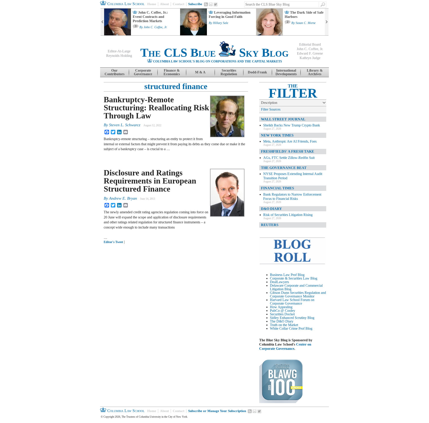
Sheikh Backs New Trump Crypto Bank (291, 125)
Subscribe (195, 4)
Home (151, 4)
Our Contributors (114, 72)
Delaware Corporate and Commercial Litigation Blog (296, 287)
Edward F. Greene (310, 53)
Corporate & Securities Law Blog (293, 278)
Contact (178, 4)
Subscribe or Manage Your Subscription (217, 411)
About (164, 4)
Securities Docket (282, 314)
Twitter (215, 4)
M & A (200, 72)
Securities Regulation (229, 72)
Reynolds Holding (119, 56)
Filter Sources (270, 109)
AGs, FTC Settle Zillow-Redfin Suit (289, 158)
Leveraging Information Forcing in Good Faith (229, 15)
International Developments (286, 72)
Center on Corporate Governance (285, 346)
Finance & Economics (172, 72)
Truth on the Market (284, 325)
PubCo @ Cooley (282, 310)
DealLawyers (279, 282)
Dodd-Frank (257, 72)
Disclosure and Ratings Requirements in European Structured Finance (150, 180)
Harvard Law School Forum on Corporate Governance (292, 301)
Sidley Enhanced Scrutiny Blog (292, 318)
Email (210, 4)
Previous (102, 22)
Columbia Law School (125, 4)
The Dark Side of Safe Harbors (304, 15)
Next (326, 22)
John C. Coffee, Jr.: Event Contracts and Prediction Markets (150, 17)
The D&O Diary (281, 321)
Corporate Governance (143, 72)
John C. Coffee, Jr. (155, 27)
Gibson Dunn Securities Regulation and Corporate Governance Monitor (298, 294)
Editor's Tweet (113, 242)
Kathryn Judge (310, 58)
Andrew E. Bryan (123, 198)
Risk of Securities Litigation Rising (288, 215)
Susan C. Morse (305, 23)
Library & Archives (315, 72)
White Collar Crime (284, 328)
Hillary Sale (220, 23)
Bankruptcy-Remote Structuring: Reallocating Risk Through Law (156, 107)
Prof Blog (305, 328)
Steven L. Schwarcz (124, 125)
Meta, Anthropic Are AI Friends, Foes (290, 141)
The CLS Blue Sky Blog (214, 52)
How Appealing (281, 307)
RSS (206, 4)
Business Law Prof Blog (287, 275)
